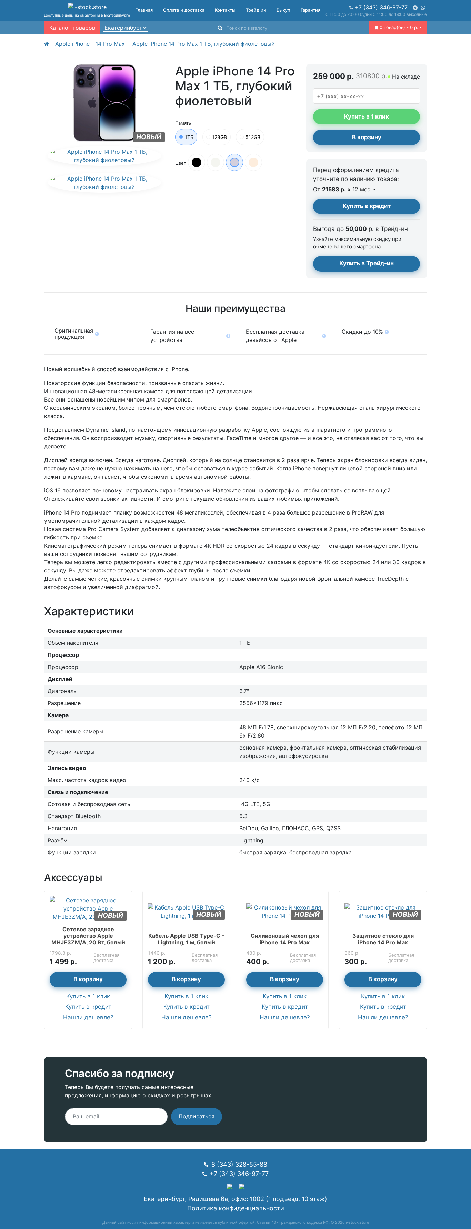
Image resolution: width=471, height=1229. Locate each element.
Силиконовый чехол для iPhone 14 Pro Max (285, 939)
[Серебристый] (215, 162)
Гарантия (310, 10)
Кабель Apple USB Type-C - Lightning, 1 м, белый (186, 939)
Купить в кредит (367, 206)
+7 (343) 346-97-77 (381, 7)
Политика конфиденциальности (235, 1208)
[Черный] (196, 162)
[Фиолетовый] (234, 162)
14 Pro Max (111, 43)
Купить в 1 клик (88, 996)
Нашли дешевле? (88, 1017)
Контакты (225, 10)
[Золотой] (253, 162)
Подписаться (196, 1116)
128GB (219, 137)
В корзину (366, 137)
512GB (252, 137)
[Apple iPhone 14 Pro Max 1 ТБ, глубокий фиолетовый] (104, 156)
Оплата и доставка (183, 10)
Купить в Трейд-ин (366, 263)
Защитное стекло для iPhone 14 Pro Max (383, 939)
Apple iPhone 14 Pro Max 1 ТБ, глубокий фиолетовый (203, 43)
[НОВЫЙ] (88, 907)
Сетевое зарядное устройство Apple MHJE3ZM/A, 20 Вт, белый (88, 936)
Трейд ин (256, 10)
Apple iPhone (72, 43)
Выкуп (283, 10)
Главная (144, 10)
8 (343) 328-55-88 (239, 1164)
